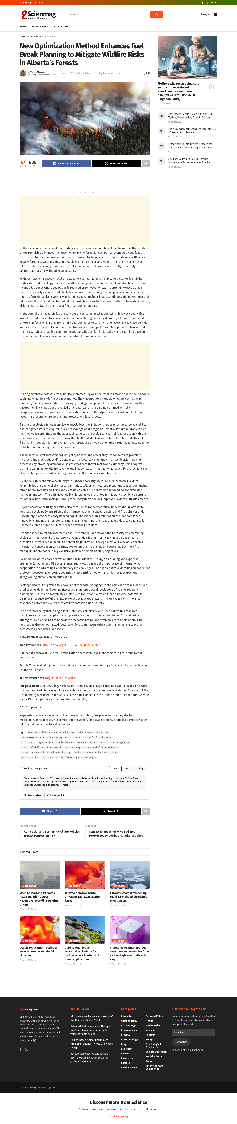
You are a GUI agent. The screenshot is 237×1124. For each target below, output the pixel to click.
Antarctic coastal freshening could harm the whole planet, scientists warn (128, 896)
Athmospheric (129, 1030)
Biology (125, 1034)
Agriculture (127, 1016)
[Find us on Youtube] (212, 2)
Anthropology (129, 1020)
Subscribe (181, 1041)
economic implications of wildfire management (103, 742)
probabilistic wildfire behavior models (95, 752)
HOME (23, 26)
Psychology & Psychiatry (153, 1046)
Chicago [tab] (141, 768)
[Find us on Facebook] (202, 2)
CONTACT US (61, 26)
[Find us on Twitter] (207, 2)
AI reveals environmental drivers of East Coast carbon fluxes (83, 896)
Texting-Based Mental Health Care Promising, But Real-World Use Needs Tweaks (91, 1044)
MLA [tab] (128, 768)
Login (205, 14)
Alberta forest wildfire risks (93, 732)
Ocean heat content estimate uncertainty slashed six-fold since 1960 (38, 951)
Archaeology (128, 1025)
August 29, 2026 (118, 905)
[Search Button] (156, 14)
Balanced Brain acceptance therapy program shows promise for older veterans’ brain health (90, 1030)
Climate (125, 1062)
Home (22, 36)
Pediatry (150, 1034)
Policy (149, 1039)
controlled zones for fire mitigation (92, 737)
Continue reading (118, 1116)
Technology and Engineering (155, 1067)
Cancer (125, 1053)
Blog (123, 1044)
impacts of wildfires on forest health (41, 747)
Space (149, 1061)
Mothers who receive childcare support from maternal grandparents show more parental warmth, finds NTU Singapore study (178, 91)
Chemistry (127, 1058)
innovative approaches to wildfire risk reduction (92, 747)
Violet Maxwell (37, 72)
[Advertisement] (85, 181)
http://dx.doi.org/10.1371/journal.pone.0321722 (71, 645)
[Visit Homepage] (38, 14)
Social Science (154, 1056)
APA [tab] (115, 768)
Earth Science (50, 36)
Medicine (151, 1030)
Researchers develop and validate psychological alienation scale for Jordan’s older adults (89, 1057)
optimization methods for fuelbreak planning (46, 752)
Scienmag (31, 1088)
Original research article (60, 678)
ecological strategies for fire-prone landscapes (47, 742)
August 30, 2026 (28, 909)
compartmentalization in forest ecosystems (45, 737)
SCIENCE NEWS (40, 26)
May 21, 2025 (68, 73)
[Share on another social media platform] (146, 163)
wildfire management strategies (78, 757)
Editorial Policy (154, 1016)
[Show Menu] (215, 14)
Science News (34, 36)
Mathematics (153, 1025)
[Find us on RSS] (216, 2)
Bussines (126, 1048)
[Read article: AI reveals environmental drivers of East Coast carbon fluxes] (85, 875)
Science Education (156, 1051)
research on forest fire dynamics (39, 757)
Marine (149, 1020)
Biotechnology (129, 1039)
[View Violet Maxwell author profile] (23, 73)
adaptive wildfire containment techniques (51, 732)
